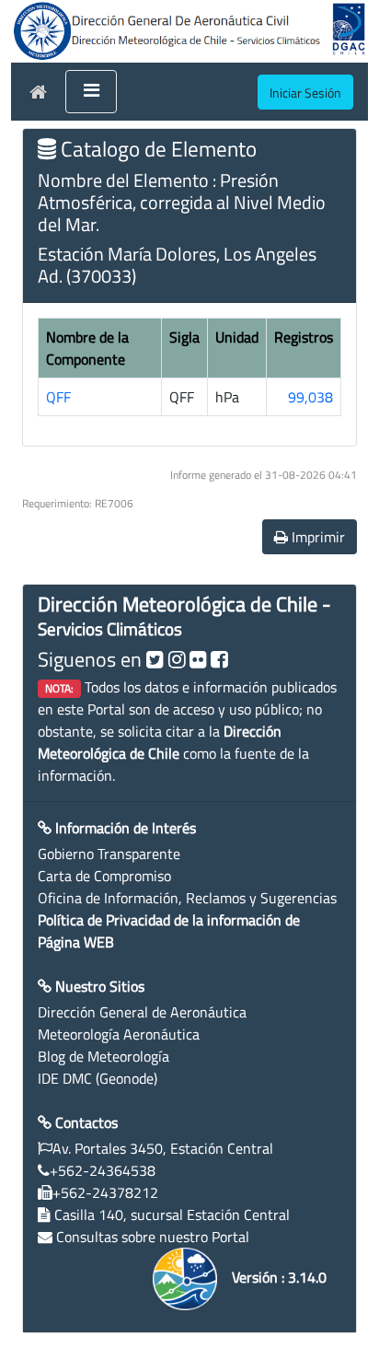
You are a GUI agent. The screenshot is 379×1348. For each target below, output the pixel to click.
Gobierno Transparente (109, 853)
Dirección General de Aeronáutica (142, 1012)
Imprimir (316, 537)
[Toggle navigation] (91, 92)
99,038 (310, 397)
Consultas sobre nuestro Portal (152, 1237)
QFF (58, 397)
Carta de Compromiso (104, 876)
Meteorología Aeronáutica (119, 1034)
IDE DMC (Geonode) (97, 1078)
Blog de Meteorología (103, 1056)
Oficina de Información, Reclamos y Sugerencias (187, 898)
